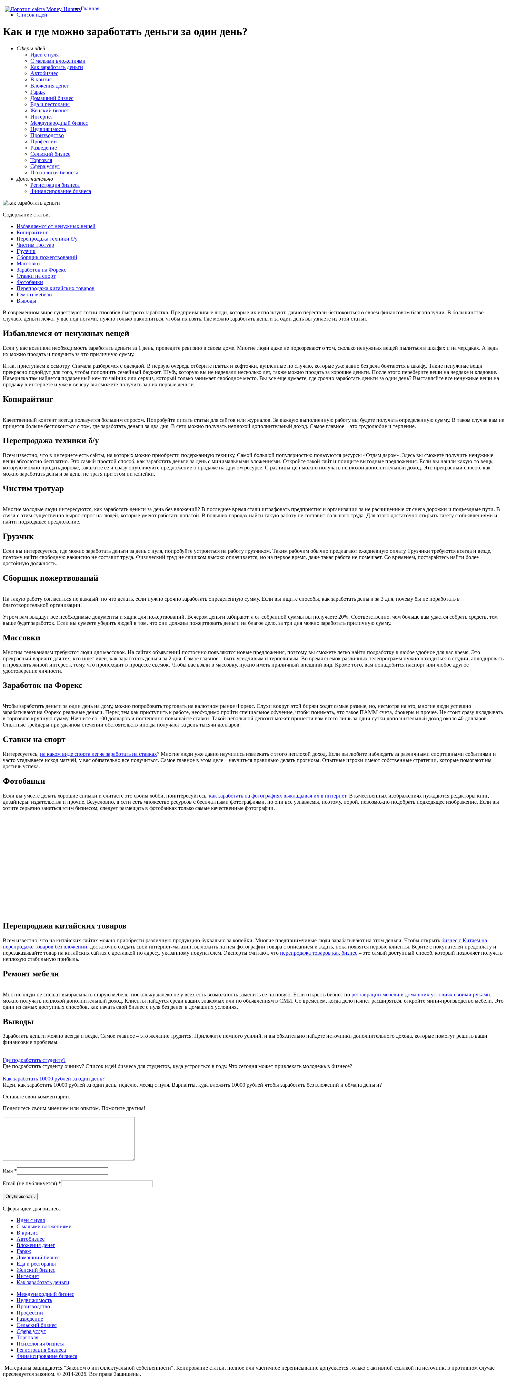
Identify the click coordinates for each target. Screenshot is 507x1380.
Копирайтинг (32, 232)
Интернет (41, 117)
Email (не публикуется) (30, 1183)
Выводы (26, 301)
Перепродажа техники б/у (47, 239)
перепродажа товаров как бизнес (318, 953)
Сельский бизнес (50, 154)
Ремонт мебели (34, 294)
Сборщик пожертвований (47, 257)
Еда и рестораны (50, 104)
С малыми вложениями (58, 61)
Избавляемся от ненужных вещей (56, 226)
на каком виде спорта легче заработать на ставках (98, 754)
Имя (8, 1171)
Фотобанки (30, 282)
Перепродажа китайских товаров (56, 288)
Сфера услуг (45, 166)
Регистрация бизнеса (55, 185)
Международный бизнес (59, 123)
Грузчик (26, 251)
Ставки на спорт (36, 276)
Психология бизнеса (54, 172)
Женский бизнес (49, 110)
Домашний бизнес (51, 98)
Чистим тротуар (35, 245)
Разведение (43, 148)
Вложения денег (49, 86)
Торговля (41, 160)
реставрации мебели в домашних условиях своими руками (420, 994)
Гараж (37, 92)
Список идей (32, 15)
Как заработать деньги (56, 67)
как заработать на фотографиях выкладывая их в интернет (277, 796)
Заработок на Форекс (41, 270)
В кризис (41, 79)
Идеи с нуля (44, 55)
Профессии (43, 141)
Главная (90, 8)
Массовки (28, 263)
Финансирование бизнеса (60, 191)
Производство (47, 135)
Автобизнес (44, 73)
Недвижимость (48, 129)
